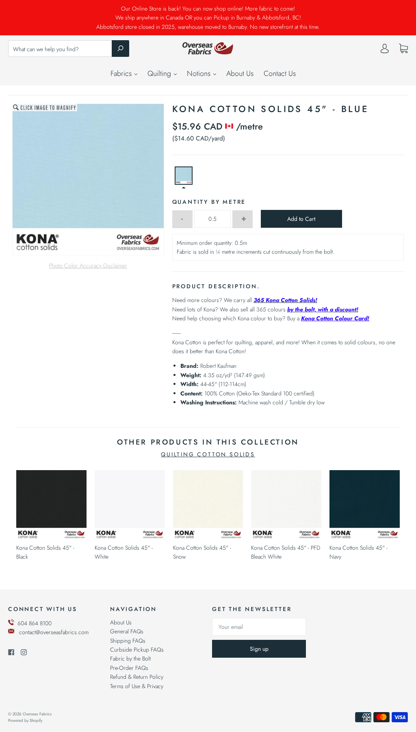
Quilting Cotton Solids (208, 454)
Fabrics (122, 73)
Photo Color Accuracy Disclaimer (88, 265)
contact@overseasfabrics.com (54, 632)
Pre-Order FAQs (129, 668)
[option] (88, 179)
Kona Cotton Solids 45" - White (124, 552)
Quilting (160, 73)
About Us (240, 73)
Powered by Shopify (25, 720)
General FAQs (126, 631)
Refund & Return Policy (136, 677)
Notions (199, 73)
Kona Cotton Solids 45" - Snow (202, 552)
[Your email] (259, 627)
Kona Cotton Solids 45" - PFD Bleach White (285, 552)
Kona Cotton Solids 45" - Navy (358, 552)
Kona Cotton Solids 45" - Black (45, 552)
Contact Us (280, 73)
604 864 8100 (34, 623)
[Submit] (120, 48)
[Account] (385, 50)
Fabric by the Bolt (130, 658)
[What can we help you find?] (68, 49)
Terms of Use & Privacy (136, 686)
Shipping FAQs (127, 641)
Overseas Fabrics (37, 714)
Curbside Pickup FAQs (137, 650)
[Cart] (403, 49)
